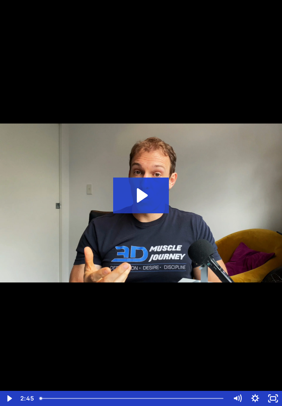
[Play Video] (9, 398)
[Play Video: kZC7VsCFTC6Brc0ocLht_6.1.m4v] (141, 195)
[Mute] (237, 398)
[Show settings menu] (255, 398)
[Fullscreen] (273, 398)
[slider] (132, 398)
